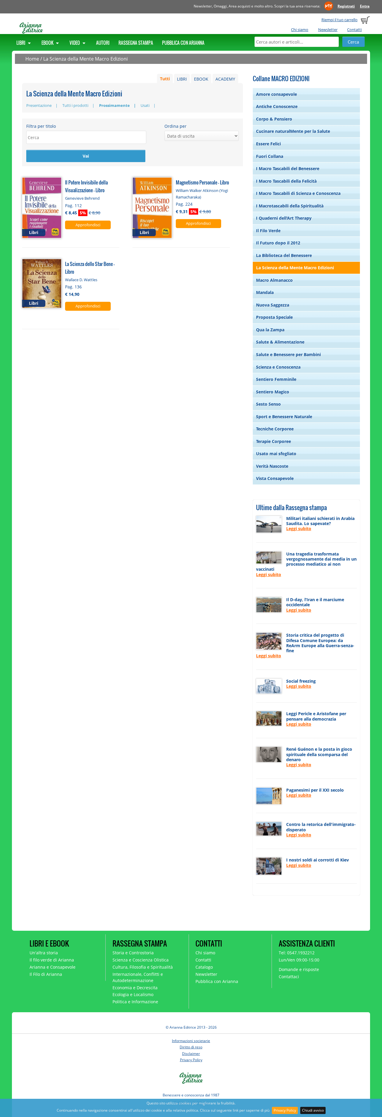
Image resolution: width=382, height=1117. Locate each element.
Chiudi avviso (313, 1110)
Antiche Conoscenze (277, 106)
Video (75, 42)
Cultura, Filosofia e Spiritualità (143, 967)
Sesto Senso (268, 404)
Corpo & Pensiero (274, 119)
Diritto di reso (191, 1047)
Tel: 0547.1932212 (297, 953)
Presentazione (39, 105)
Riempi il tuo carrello (339, 19)
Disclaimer (191, 1053)
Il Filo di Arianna (46, 974)
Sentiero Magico (272, 392)
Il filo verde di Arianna (52, 960)
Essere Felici (268, 144)
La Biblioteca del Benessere (284, 255)
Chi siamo (299, 29)
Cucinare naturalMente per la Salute (293, 131)
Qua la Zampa (270, 330)
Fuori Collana (269, 156)
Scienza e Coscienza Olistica (141, 960)
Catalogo (204, 967)
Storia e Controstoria (133, 953)
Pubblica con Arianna (183, 42)
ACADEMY (225, 79)
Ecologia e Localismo (133, 994)
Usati (145, 105)
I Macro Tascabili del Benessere (287, 168)
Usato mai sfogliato (276, 453)
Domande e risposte (299, 969)
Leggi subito (298, 528)
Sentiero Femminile (276, 379)
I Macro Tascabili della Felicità (286, 181)
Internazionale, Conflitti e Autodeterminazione (138, 977)
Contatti (354, 29)
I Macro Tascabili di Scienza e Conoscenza (298, 193)
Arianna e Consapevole (53, 967)
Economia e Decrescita (135, 987)
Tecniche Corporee (275, 429)
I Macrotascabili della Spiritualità (290, 206)
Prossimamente (114, 105)
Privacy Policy (285, 1110)
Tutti (165, 78)
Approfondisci (88, 224)
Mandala (265, 292)
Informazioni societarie (191, 1040)
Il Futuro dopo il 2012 (278, 243)
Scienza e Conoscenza (278, 367)
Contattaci (289, 976)
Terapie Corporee (273, 441)
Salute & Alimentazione (280, 342)
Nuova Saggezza (272, 305)
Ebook (47, 42)
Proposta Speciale (274, 317)
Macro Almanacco (274, 280)
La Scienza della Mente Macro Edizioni (85, 59)
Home (32, 59)
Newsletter (328, 29)
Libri (21, 42)
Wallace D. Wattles (81, 279)
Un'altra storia (44, 953)
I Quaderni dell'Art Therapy (284, 218)
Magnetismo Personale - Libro (202, 182)
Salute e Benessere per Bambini (288, 354)
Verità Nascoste (272, 466)
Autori (103, 42)
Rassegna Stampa (135, 42)
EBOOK (201, 79)
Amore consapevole (276, 94)
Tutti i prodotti (75, 105)
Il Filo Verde (268, 230)
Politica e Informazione (135, 1001)
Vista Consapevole (275, 478)
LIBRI (182, 79)
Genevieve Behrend (82, 198)
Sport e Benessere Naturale (284, 416)
